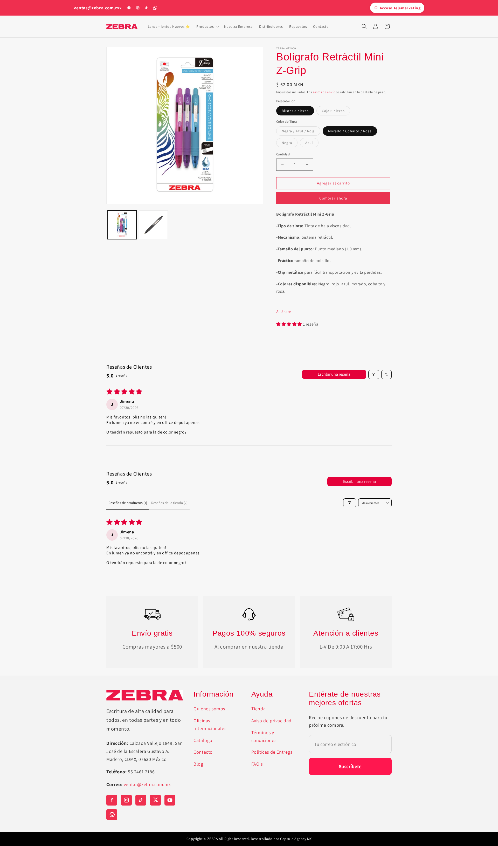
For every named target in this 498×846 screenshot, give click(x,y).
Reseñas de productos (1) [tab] (127, 502)
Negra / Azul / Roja (301, 132)
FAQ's (257, 764)
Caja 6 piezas (336, 111)
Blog (198, 764)
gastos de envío (324, 92)
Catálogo (202, 740)
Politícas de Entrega (272, 752)
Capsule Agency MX (296, 838)
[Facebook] (129, 7)
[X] (155, 800)
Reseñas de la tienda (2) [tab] (169, 502)
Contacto (203, 752)
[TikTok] (146, 7)
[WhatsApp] (155, 7)
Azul (312, 143)
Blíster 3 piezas (295, 110)
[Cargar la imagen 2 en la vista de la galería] (153, 224)
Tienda (258, 709)
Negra (290, 143)
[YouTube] (169, 800)
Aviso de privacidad (271, 721)
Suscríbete (350, 766)
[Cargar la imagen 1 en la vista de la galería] (122, 224)
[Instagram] (137, 7)
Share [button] (286, 311)
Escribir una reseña (334, 374)
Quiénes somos (209, 709)
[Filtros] (373, 374)
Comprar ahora (333, 198)
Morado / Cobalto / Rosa (350, 131)
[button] (207, 26)
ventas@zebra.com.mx (98, 7)
